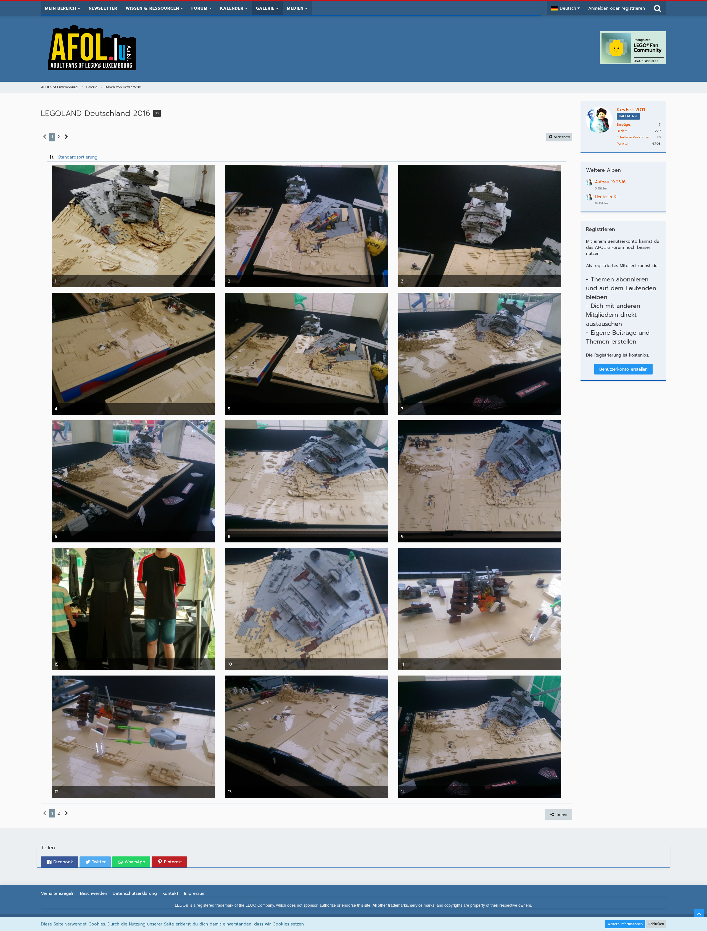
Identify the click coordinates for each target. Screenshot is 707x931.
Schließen (656, 923)
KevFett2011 (631, 110)
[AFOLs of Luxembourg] (92, 47)
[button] (565, 8)
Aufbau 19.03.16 (610, 182)
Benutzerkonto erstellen (623, 369)
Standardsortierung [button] (77, 157)
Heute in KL (607, 197)
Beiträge (623, 124)
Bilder (621, 130)
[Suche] (657, 8)
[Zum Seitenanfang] (699, 914)
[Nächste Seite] (66, 137)
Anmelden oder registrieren (616, 8)
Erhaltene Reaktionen (633, 137)
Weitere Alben (603, 170)
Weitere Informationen (625, 923)
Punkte (622, 143)
